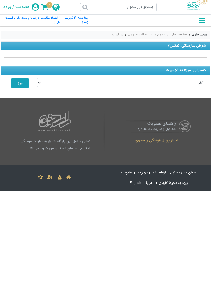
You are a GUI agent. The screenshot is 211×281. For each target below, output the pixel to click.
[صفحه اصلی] (68, 178)
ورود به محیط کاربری (173, 183)
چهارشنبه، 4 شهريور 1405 (76, 20)
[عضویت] (50, 178)
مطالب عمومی (138, 34)
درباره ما (142, 173)
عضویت (22, 7)
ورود (7, 7)
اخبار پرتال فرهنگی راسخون (156, 141)
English (135, 183)
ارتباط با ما (159, 173)
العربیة (149, 183)
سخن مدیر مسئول (183, 173)
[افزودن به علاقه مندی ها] (40, 178)
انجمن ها (159, 34)
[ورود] (59, 178)
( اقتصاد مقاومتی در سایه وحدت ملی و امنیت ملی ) (32, 20)
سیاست (117, 34)
